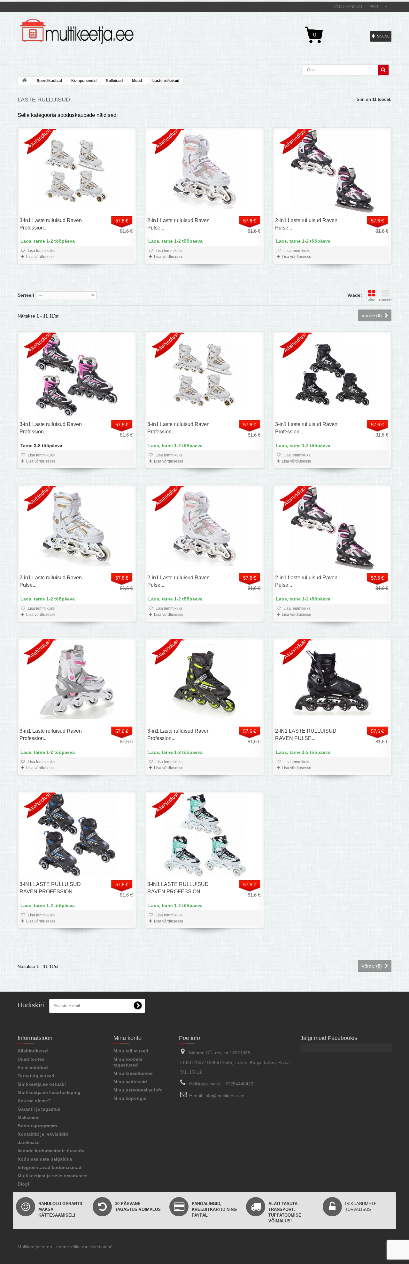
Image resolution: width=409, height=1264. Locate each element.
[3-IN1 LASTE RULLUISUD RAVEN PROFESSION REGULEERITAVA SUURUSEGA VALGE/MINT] (204, 835)
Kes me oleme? (34, 1100)
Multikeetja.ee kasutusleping (49, 1092)
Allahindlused (33, 1050)
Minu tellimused (130, 1050)
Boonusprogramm (37, 1125)
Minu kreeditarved (133, 1073)
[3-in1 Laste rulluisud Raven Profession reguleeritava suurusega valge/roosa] (76, 681)
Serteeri (26, 295)
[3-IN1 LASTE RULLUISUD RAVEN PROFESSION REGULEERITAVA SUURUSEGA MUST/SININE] (76, 835)
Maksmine (29, 1117)
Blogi (23, 1184)
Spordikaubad (49, 80)
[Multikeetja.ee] (77, 31)
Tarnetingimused (36, 1075)
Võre (371, 300)
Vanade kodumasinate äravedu (51, 1150)
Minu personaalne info (138, 1089)
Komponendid (83, 80)
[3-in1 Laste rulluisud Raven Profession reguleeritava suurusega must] (332, 375)
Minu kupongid (130, 1098)
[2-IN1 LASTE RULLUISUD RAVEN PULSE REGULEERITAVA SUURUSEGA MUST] (332, 681)
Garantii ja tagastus (39, 1109)
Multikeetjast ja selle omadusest (53, 1175)
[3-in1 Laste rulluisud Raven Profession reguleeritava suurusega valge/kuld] (76, 171)
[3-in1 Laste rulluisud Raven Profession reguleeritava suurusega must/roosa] (76, 375)
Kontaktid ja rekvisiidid (43, 1134)
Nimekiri (385, 300)
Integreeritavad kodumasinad (49, 1167)
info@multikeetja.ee (224, 1095)
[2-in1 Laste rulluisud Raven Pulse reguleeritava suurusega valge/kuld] (76, 528)
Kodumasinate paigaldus (45, 1159)
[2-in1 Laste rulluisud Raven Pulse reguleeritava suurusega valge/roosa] (204, 171)
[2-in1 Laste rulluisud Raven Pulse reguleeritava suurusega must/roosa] (332, 171)
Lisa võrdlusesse (41, 256)
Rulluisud (114, 80)
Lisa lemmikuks (41, 250)
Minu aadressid (130, 1081)
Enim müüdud (33, 1067)
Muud (137, 80)
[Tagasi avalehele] (24, 81)
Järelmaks (29, 1142)
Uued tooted (31, 1059)
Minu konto (127, 1038)
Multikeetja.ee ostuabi (42, 1084)
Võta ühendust (348, 7)
